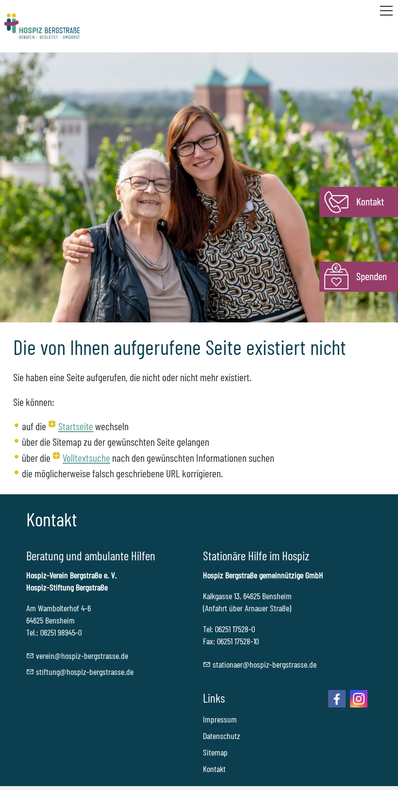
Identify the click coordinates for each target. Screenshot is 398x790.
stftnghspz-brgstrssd (83, 671)
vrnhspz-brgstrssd (80, 655)
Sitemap (215, 752)
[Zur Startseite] (42, 26)
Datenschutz (221, 735)
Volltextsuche (86, 457)
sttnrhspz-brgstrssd (263, 664)
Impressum (220, 719)
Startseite (75, 426)
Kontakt (214, 768)
